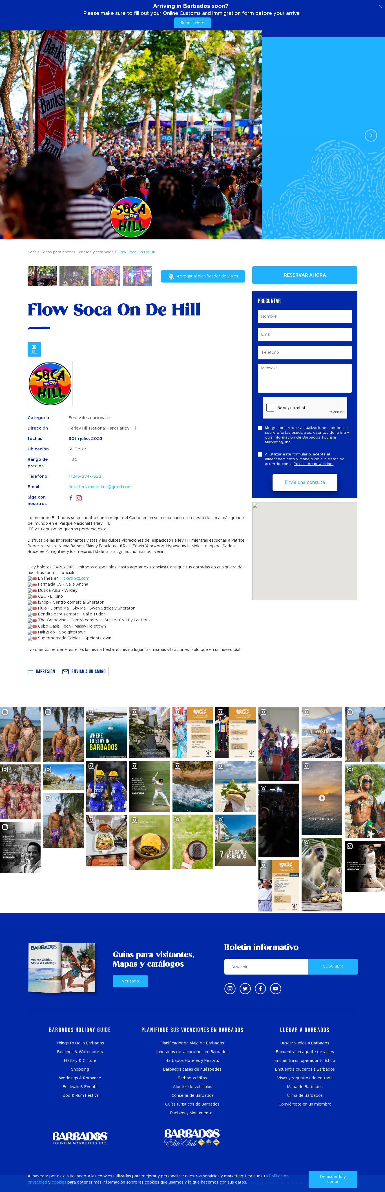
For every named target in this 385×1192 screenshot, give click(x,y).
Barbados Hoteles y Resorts (192, 1061)
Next (369, 135)
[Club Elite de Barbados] (192, 1138)
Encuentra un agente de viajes (305, 1052)
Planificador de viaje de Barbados (192, 1043)
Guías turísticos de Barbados (192, 1104)
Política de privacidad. (313, 464)
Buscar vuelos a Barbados (304, 1043)
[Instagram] (79, 497)
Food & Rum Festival (80, 1096)
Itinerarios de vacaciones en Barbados (192, 1052)
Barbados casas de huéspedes (192, 1069)
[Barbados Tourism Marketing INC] (80, 1138)
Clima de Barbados (305, 1096)
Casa (32, 252)
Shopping (80, 1069)
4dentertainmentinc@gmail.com (100, 487)
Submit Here (193, 23)
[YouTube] (275, 988)
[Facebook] (71, 497)
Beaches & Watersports (80, 1052)
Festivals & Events (80, 1087)
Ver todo (130, 981)
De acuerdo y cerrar (333, 1179)
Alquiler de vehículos (192, 1087)
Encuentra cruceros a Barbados (305, 1069)
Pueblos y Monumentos (192, 1113)
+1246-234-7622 (84, 476)
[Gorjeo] (245, 988)
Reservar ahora (305, 275)
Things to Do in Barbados (80, 1043)
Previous (15, 135)
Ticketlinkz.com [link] (74, 579)
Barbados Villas (192, 1078)
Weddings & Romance (80, 1078)
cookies (59, 1182)
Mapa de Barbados (305, 1087)
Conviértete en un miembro (304, 1104)
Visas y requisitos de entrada (305, 1078)
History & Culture (80, 1061)
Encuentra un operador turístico (305, 1061)
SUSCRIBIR (333, 966)
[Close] (381, 5)
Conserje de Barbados (192, 1096)
